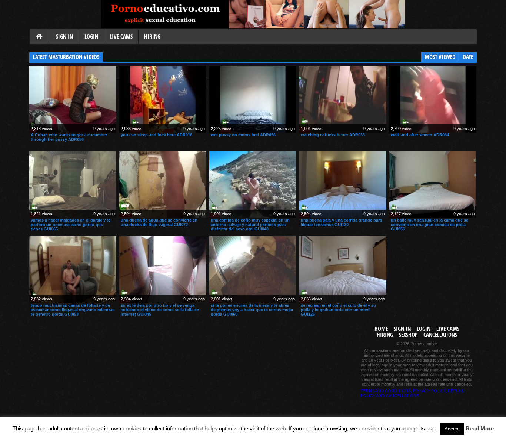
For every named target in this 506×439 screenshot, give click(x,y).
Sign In (64, 36)
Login (91, 36)
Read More (480, 428)
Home (39, 37)
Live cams (121, 36)
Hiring (152, 36)
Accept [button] (452, 429)
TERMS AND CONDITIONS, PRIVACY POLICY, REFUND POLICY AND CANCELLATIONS (412, 393)
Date (468, 57)
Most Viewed (440, 57)
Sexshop (408, 335)
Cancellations (440, 335)
